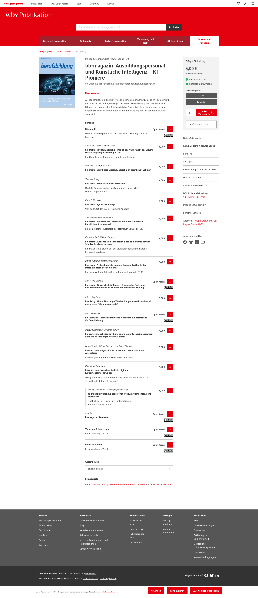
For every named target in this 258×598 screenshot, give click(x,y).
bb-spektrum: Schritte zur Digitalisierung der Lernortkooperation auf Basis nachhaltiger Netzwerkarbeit (119, 335)
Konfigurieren (177, 590)
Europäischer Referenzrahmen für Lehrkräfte (124, 484)
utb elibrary (136, 542)
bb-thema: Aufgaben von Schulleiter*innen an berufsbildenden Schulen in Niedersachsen (117, 243)
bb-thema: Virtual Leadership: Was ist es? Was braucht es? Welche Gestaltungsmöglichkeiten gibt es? (119, 151)
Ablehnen (156, 590)
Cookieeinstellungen (204, 525)
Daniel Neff (196, 224)
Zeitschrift (201, 102)
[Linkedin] (216, 575)
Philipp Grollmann (203, 220)
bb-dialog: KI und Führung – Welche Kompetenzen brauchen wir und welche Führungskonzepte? (118, 302)
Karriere (43, 535)
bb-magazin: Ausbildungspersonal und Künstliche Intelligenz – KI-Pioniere (120, 395)
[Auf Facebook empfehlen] (185, 242)
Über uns (94, 3)
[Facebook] (205, 575)
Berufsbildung (92, 484)
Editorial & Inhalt (94, 444)
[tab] (92, 92)
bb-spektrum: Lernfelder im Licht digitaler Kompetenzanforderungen (107, 371)
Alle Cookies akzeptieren (206, 590)
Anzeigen (43, 545)
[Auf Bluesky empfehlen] (191, 242)
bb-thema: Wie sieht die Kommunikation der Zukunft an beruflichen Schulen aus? (114, 223)
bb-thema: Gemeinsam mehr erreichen (105, 183)
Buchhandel (45, 530)
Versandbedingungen (205, 557)
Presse (42, 540)
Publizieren (37, 3)
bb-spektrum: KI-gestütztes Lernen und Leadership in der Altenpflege (115, 351)
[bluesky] (211, 575)
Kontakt (111, 3)
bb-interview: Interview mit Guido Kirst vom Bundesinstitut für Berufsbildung (116, 319)
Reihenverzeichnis (89, 535)
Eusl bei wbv (136, 528)
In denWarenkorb (204, 112)
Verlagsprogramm (13, 3)
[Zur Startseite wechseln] (28, 14)
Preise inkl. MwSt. (194, 73)
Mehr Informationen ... (109, 592)
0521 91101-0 (90, 578)
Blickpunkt (90, 128)
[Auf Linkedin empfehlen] (197, 242)
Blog (79, 3)
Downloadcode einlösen (92, 520)
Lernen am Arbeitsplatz (161, 484)
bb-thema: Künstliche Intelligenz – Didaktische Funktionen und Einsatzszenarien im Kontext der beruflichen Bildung (115, 286)
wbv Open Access (59, 3)
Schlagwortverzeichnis (91, 548)
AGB (196, 520)
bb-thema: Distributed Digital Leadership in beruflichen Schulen (118, 169)
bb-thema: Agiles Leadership (100, 204)
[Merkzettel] (238, 3)
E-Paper (201, 95)
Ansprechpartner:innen (50, 520)
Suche (176, 27)
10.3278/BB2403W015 (195, 196)
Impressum (199, 552)
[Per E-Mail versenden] (203, 242)
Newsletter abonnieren (91, 530)
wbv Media (90, 573)
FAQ (82, 525)
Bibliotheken (45, 525)
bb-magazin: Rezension (97, 417)
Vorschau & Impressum (97, 428)
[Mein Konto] (246, 3)
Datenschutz (200, 530)
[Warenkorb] (253, 3)
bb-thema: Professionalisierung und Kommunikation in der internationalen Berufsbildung (115, 266)
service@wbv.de (108, 578)
